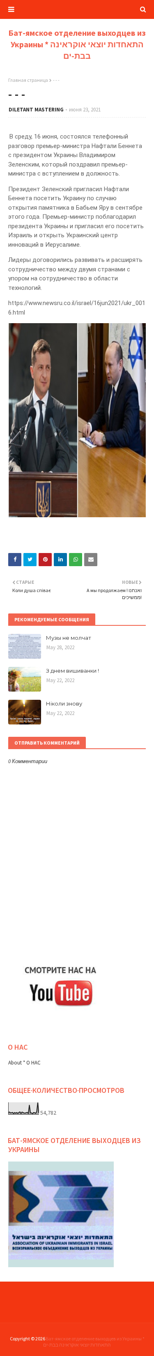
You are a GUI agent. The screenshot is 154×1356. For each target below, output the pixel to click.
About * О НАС (24, 1062)
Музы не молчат (68, 637)
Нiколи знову (64, 703)
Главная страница (28, 80)
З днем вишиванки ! (72, 670)
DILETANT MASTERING (36, 109)
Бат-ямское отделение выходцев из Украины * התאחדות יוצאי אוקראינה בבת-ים (77, 44)
